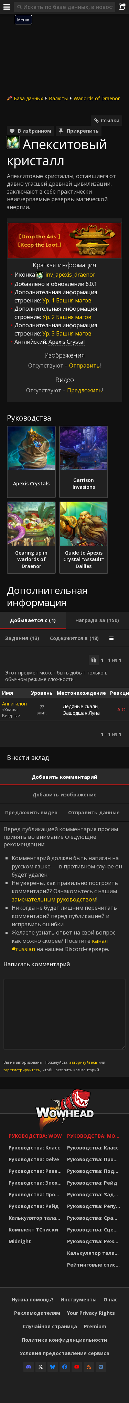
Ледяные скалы (80, 706)
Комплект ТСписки (33, 1229)
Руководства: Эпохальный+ (36, 1182)
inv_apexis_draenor (69, 274)
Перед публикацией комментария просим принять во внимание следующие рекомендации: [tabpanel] (62, 949)
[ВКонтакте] (101, 1367)
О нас (111, 1299)
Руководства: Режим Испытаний (94, 1241)
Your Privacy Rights (91, 1313)
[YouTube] (77, 1367)
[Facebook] (65, 1367)
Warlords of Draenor (97, 98)
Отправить (84, 365)
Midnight (20, 1241)
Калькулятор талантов (36, 1218)
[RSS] (89, 1367)
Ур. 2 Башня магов (67, 317)
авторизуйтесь (83, 1062)
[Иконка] (13, 142)
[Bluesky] (52, 1367)
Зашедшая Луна (81, 713)
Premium (95, 1326)
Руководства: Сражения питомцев (94, 1218)
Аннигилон (14, 703)
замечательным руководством (54, 899)
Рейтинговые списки (94, 1264)
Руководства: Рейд (34, 1206)
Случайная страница (50, 1326)
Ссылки (110, 120)
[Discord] (28, 1367)
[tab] (33, 620)
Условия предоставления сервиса (64, 1353)
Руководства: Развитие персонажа (36, 1171)
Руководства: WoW (35, 1136)
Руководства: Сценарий (94, 1229)
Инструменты (79, 1299)
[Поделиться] (122, 7)
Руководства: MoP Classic (94, 1136)
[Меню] (7, 7)
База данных (28, 98)
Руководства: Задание (94, 1194)
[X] (40, 1367)
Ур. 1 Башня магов (67, 300)
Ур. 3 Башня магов (67, 333)
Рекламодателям (37, 1313)
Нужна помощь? (33, 1299)
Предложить (84, 390)
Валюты (58, 98)
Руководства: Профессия (36, 1194)
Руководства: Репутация (94, 1206)
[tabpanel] (64, 697)
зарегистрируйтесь (21, 1069)
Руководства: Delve (34, 1159)
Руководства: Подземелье (94, 1171)
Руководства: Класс (34, 1147)
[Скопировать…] (94, 660)
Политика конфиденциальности (64, 1340)
